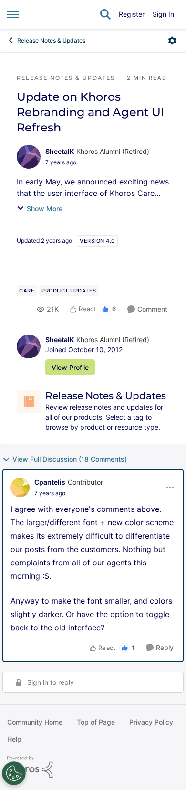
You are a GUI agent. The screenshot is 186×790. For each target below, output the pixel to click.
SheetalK (59, 151)
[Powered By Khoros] (93, 767)
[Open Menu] (172, 40)
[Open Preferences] (14, 773)
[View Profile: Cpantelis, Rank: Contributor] (20, 487)
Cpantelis (49, 482)
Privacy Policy (151, 722)
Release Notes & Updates (51, 40)
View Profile (70, 367)
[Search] (105, 14)
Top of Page (96, 722)
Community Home (34, 722)
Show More (44, 209)
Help (14, 739)
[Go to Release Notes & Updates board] (29, 401)
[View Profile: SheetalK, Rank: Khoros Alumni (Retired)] (29, 157)
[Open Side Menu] (12, 14)
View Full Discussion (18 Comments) (69, 459)
